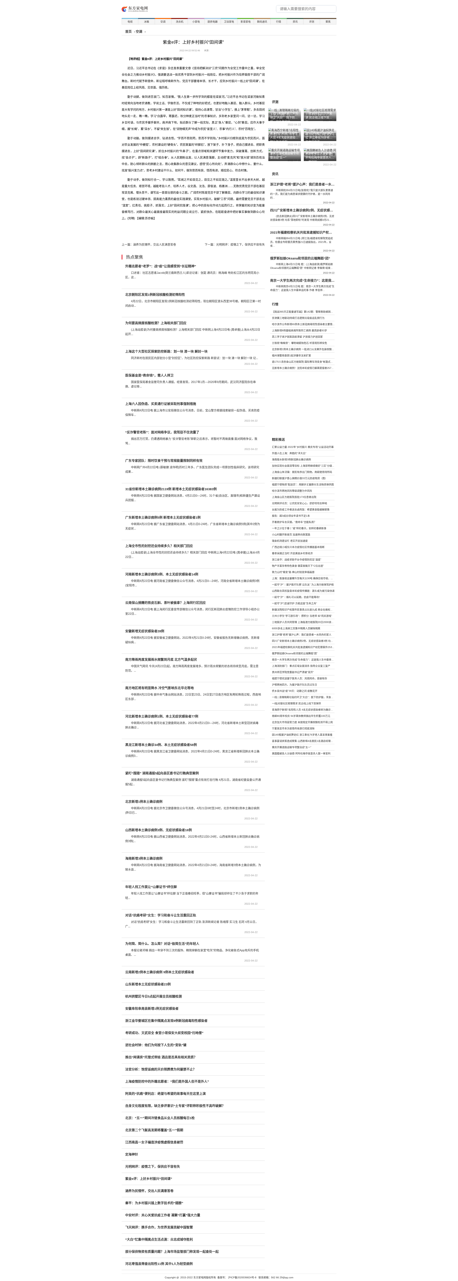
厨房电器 (213, 21)
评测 (311, 21)
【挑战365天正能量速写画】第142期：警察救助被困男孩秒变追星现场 (311, 311)
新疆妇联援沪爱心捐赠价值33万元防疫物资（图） (299, 478)
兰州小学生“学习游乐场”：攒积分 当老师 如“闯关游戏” (302, 615)
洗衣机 (179, 21)
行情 (278, 21)
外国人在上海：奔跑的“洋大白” (289, 453)
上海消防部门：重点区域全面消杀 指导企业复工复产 (301, 665)
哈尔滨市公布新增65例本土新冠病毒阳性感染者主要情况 (303, 324)
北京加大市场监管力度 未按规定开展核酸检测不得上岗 (302, 722)
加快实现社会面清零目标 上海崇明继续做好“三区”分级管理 (304, 465)
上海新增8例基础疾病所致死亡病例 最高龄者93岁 (299, 330)
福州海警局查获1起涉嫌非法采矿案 (291, 355)
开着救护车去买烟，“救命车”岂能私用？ (294, 522)
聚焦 (328, 21)
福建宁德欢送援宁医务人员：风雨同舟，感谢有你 (299, 678)
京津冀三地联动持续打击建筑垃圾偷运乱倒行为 (298, 317)
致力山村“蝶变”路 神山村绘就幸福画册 (293, 572)
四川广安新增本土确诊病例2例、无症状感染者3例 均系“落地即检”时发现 (312, 640)
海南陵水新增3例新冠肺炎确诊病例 (291, 459)
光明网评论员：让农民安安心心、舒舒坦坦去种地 (299, 503)
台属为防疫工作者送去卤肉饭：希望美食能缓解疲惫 (301, 509)
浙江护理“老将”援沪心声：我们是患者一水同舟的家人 (301, 634)
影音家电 (246, 21)
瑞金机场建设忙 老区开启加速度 (290, 540)
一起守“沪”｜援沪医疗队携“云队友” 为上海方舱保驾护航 (303, 584)
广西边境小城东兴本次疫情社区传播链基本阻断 (298, 547)
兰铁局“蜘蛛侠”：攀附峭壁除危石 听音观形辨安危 (299, 343)
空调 (162, 21)
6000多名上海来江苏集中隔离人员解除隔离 (296, 628)
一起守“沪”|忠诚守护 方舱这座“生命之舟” (294, 603)
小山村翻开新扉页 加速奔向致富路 (291, 534)
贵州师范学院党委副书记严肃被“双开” (293, 672)
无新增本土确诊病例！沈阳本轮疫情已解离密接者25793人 (304, 368)
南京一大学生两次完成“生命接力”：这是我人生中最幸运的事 (305, 659)
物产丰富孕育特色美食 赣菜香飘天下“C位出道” (298, 565)
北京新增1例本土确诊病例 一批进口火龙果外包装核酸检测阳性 (307, 349)
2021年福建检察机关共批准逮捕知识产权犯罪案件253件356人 (306, 647)
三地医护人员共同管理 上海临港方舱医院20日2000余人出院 (305, 622)
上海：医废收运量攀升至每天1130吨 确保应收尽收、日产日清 (306, 578)
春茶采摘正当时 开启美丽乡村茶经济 (292, 553)
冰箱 (146, 21)
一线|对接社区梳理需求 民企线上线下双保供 (296, 703)
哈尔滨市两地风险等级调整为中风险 (292, 490)
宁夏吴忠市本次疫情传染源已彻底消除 (293, 728)
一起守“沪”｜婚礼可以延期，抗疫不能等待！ (296, 597)
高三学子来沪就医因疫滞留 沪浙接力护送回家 (297, 336)
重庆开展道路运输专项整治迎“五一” (291, 747)
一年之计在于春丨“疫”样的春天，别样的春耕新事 (299, 528)
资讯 (295, 21)
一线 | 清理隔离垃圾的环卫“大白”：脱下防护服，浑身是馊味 (305, 697)
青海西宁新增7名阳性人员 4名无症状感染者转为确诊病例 (304, 709)
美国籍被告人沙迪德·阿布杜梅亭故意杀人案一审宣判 (301, 753)
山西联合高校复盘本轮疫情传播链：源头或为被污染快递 (303, 590)
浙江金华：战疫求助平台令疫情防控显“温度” (296, 559)
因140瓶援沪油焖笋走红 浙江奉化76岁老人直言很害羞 (302, 734)
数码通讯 (262, 21)
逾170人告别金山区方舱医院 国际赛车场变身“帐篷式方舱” (304, 361)
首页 (128, 31)
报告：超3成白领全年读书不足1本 (291, 515)
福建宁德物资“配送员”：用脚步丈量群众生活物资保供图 (303, 484)
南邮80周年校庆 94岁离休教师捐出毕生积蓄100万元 (301, 715)
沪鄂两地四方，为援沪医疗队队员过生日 (294, 684)
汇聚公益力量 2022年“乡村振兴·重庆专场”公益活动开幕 (303, 447)
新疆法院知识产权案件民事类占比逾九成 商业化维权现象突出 (306, 609)
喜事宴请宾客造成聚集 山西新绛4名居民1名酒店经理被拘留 (305, 741)
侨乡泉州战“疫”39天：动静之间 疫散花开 (294, 690)
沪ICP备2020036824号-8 (242, 1277)
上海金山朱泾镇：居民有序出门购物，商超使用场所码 (302, 472)
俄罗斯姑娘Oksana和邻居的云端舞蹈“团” (295, 653)
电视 (130, 21)
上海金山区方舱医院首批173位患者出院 (294, 497)
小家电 (196, 21)
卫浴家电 (229, 21)
